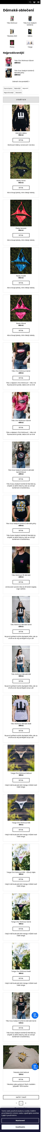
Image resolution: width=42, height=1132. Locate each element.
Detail (21, 140)
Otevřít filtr (21, 100)
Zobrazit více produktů (20, 81)
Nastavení (20, 1120)
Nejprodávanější (9, 92)
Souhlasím (20, 1127)
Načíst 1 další (21, 1097)
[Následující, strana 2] (21, 1103)
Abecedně (18, 92)
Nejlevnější (17, 88)
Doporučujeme (8, 88)
